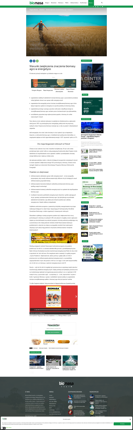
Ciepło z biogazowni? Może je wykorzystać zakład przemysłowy (96, 227)
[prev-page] (30, 372)
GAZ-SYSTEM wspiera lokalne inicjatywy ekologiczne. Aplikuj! (96, 170)
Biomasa (60, 2)
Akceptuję (122, 424)
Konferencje (83, 2)
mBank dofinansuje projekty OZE (79, 407)
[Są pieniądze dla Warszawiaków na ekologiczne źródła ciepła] (70, 402)
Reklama (85, 95)
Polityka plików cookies (7, 427)
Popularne (85, 202)
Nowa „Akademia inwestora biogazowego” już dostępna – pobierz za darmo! (96, 150)
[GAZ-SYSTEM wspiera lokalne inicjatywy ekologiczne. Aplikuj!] (84, 171)
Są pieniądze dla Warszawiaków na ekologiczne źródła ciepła (80, 401)
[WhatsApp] (37, 61)
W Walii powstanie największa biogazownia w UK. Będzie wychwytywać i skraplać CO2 (69, 368)
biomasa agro (35, 348)
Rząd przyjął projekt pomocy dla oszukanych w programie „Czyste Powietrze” (79, 396)
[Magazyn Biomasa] (66, 383)
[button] (130, 419)
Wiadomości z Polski (42, 41)
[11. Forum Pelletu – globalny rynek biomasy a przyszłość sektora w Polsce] (84, 164)
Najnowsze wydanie (88, 178)
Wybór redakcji (86, 119)
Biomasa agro (36, 41)
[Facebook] (93, 7)
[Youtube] (102, 7)
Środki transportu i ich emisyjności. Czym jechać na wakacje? (52, 368)
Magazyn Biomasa (34, 10)
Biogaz (47, 2)
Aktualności (42, 10)
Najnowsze (94, 392)
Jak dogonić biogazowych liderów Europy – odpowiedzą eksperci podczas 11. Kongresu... (91, 136)
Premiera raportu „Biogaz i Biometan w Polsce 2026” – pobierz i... (95, 157)
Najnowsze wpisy (86, 61)
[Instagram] (96, 7)
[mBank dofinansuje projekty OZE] (70, 407)
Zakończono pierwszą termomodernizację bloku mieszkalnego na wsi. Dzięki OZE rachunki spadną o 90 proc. (79, 413)
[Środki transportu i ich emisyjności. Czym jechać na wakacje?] (53, 360)
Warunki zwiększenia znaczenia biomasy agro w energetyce (58, 348)
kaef (32, 52)
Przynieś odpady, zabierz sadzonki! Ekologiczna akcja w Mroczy (96, 234)
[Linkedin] (98, 7)
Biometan (53, 2)
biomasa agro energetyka (43, 348)
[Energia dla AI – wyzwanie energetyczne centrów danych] (37, 360)
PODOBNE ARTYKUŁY (35, 352)
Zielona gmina (74, 2)
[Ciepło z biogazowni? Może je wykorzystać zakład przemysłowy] (84, 227)
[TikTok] (100, 7)
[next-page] (32, 372)
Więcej (90, 2)
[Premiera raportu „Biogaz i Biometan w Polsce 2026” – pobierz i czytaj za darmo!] (84, 157)
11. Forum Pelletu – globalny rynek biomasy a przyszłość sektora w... (95, 164)
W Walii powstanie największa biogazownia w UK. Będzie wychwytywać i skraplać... (96, 220)
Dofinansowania (75, 392)
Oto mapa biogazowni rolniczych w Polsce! (53, 144)
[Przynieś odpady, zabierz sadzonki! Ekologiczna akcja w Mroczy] (84, 234)
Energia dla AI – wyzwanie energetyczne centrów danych (36, 367)
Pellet (66, 2)
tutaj (56, 315)
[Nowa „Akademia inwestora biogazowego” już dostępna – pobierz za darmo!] (84, 151)
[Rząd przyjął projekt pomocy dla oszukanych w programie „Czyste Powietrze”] (70, 397)
